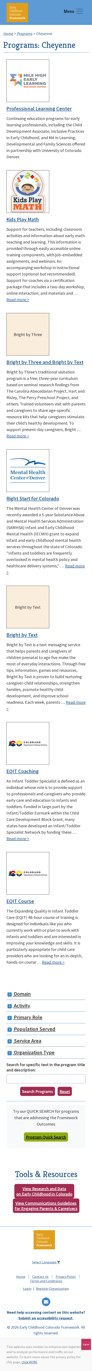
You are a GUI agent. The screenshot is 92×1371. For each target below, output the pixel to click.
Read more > (17, 299)
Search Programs (37, 1091)
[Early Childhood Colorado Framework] (17, 12)
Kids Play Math (22, 219)
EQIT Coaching (22, 771)
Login (27, 1288)
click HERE (29, 1362)
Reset (64, 1091)
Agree (86, 1344)
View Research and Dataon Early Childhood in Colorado (44, 1191)
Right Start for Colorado (32, 498)
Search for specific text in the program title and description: (45, 1067)
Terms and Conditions (46, 1281)
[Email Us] (46, 1301)
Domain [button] (22, 993)
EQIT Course (20, 901)
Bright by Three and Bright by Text (44, 362)
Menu (69, 11)
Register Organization (52, 1288)
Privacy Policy (66, 1276)
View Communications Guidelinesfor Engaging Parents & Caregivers (46, 1205)
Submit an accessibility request (45, 1318)
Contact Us (40, 1276)
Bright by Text (22, 634)
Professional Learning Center (39, 108)
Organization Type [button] (34, 1052)
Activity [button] (21, 1005)
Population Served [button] (34, 1029)
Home (20, 1276)
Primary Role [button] (27, 1017)
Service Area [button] (27, 1040)
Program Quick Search (46, 1137)
